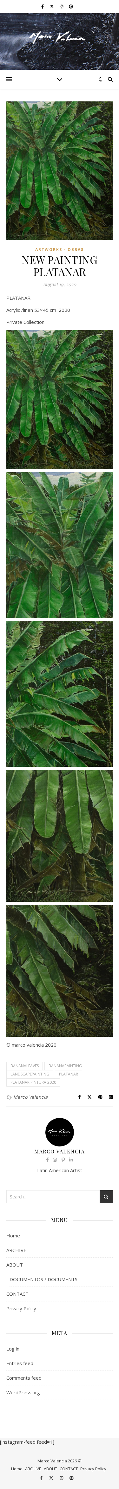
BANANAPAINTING (65, 1066)
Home (13, 1235)
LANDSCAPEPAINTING (29, 1074)
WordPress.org (23, 1392)
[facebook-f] (43, 6)
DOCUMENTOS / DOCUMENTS (43, 1279)
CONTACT (17, 1294)
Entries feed (19, 1363)
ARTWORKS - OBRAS (59, 249)
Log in (12, 1348)
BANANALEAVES (24, 1066)
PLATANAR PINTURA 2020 (33, 1082)
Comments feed (24, 1378)
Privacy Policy (21, 1308)
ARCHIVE (16, 1250)
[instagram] (62, 6)
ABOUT (14, 1264)
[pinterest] (71, 6)
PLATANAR (68, 1074)
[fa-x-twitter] (52, 6)
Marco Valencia (30, 1097)
